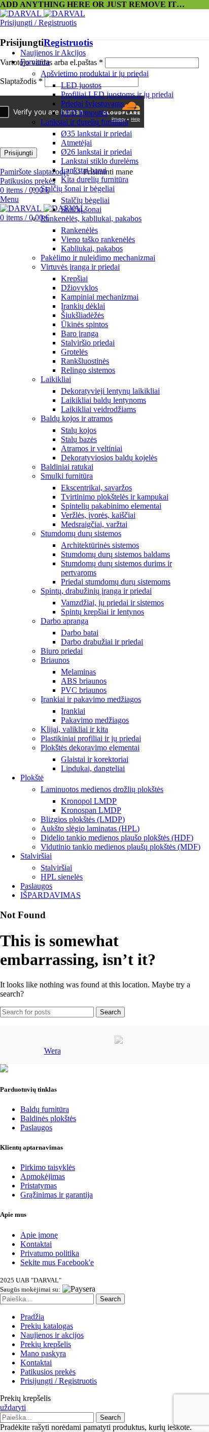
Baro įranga (79, 333)
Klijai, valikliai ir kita (74, 729)
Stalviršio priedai (88, 342)
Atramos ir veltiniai (91, 448)
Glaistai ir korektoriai (94, 759)
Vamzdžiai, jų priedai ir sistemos (112, 602)
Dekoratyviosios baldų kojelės (109, 457)
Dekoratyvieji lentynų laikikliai (110, 391)
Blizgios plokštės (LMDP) (83, 819)
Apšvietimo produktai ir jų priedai (95, 73)
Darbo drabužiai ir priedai (102, 641)
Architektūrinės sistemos (100, 545)
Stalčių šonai (81, 209)
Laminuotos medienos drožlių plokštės (102, 789)
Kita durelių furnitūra (94, 179)
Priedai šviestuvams (92, 103)
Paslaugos (36, 1127)
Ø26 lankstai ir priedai (96, 152)
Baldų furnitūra (44, 1109)
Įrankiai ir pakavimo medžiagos (91, 699)
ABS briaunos (84, 681)
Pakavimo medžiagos (95, 720)
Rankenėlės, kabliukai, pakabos (91, 218)
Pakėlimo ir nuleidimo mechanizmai (98, 257)
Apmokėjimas (42, 1176)
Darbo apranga (64, 621)
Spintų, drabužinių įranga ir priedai (96, 591)
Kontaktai (36, 1244)
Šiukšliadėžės (82, 315)
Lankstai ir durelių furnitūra (84, 122)
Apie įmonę (39, 1235)
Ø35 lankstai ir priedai (96, 133)
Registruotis (68, 42)
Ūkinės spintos (84, 324)
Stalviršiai (56, 867)
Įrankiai (73, 711)
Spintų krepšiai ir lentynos (102, 611)
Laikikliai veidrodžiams (98, 409)
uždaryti (13, 1407)
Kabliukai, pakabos (92, 248)
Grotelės (74, 351)
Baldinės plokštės (48, 1118)
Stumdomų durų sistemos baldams (115, 554)
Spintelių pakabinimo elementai (111, 506)
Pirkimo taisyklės (47, 1167)
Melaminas (78, 671)
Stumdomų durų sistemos (81, 533)
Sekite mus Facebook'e (57, 1262)
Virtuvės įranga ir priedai (80, 266)
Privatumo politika (49, 1253)
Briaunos (55, 660)
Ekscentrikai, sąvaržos (96, 487)
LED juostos (81, 85)
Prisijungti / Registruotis (58, 1381)
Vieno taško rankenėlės (98, 239)
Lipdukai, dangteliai (93, 768)
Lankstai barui (84, 170)
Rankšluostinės (85, 361)
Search (110, 1012)
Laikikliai (56, 379)
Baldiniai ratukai (67, 466)
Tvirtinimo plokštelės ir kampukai (114, 496)
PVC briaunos (84, 690)
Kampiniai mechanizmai (99, 297)
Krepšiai (74, 278)
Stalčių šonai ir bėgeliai (78, 188)
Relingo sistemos (88, 370)
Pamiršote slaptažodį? (34, 171)
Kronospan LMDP (91, 810)
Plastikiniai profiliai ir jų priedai (91, 738)
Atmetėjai (76, 142)
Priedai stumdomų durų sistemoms (115, 581)
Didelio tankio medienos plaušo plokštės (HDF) (117, 837)
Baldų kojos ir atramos (77, 418)
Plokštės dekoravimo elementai (90, 747)
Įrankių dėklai (83, 306)
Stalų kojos (78, 430)
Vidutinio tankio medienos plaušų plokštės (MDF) (120, 846)
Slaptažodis (21, 81)
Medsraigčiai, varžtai (94, 524)
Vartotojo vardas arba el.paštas (51, 62)
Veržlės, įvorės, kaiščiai (98, 515)
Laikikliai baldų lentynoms (103, 400)
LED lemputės (84, 112)
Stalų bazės (79, 439)
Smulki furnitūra (67, 476)
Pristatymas (38, 1185)
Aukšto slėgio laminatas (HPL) (90, 828)
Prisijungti (18, 153)
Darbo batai (79, 632)
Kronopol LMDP (89, 801)
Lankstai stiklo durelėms (99, 161)
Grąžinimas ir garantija (56, 1194)
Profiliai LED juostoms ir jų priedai (117, 94)
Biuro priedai (62, 651)
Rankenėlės (79, 230)
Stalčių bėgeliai (85, 200)
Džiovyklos (79, 287)
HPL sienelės (62, 876)
